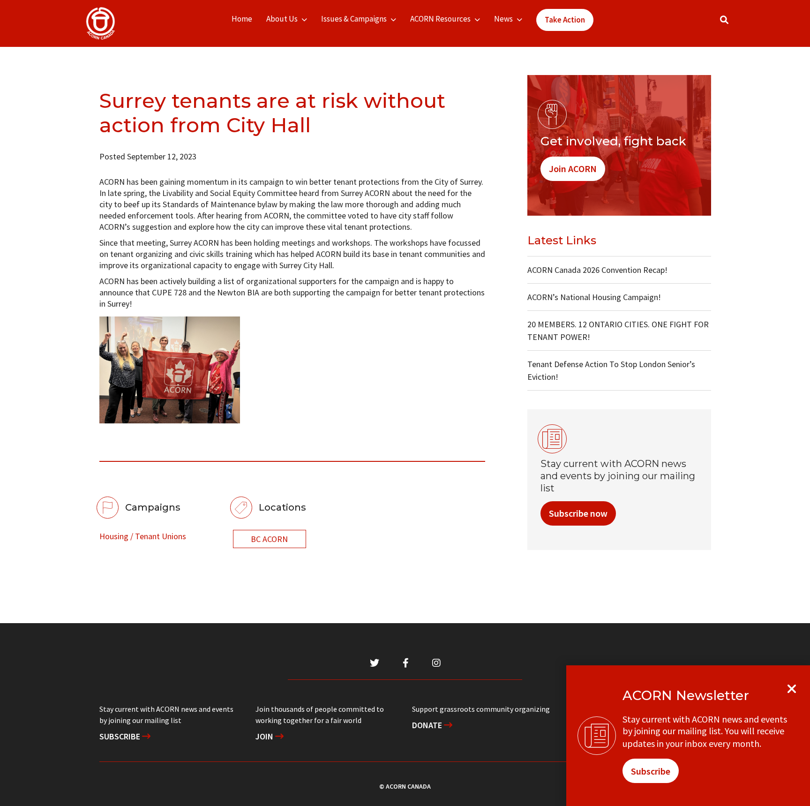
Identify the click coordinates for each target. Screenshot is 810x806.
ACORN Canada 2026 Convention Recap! (597, 269)
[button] (724, 20)
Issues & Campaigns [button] (354, 19)
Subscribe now (578, 513)
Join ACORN (573, 168)
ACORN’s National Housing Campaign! (594, 297)
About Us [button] (282, 19)
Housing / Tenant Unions (142, 536)
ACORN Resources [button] (440, 19)
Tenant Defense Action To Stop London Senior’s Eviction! (611, 370)
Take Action (565, 20)
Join (265, 736)
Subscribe (120, 736)
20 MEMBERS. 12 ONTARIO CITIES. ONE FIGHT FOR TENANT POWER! (618, 330)
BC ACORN (269, 539)
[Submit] (733, 23)
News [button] (503, 19)
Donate (428, 725)
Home (242, 19)
